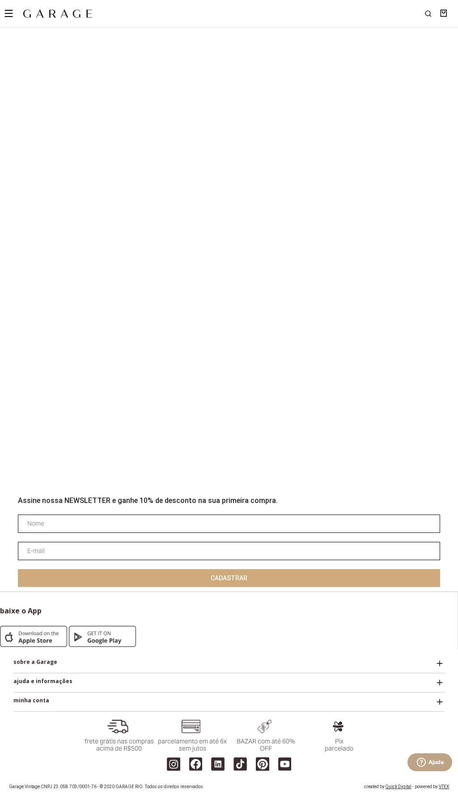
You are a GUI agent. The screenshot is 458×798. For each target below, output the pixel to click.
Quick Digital (398, 786)
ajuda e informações (42, 681)
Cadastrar (229, 578)
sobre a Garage (35, 662)
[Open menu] (8, 13)
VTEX (444, 786)
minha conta (31, 700)
